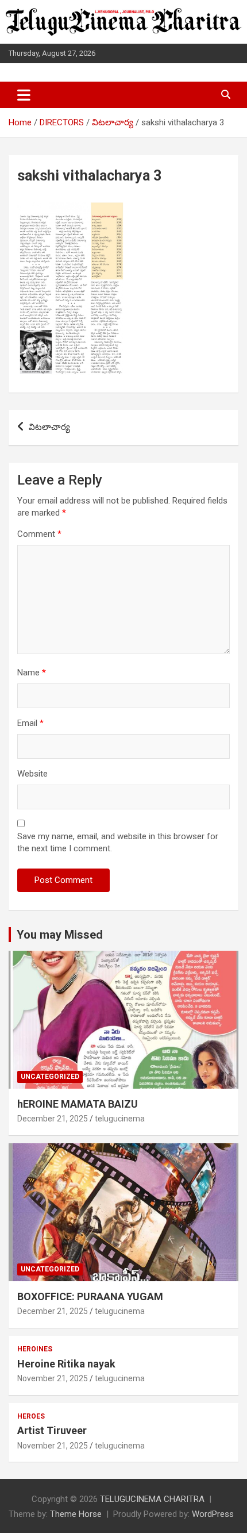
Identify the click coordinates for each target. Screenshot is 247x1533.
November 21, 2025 (52, 1378)
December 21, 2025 (52, 1118)
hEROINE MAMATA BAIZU (77, 1104)
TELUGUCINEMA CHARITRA (152, 1499)
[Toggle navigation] (24, 95)
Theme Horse (76, 1514)
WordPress (213, 1514)
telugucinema (120, 1118)
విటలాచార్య (49, 427)
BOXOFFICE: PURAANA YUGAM (90, 1296)
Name (31, 672)
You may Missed (60, 935)
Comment (39, 534)
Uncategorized (50, 1077)
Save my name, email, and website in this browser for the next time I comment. (117, 842)
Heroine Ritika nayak (66, 1364)
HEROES (31, 1416)
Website (32, 774)
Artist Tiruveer (52, 1430)
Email (30, 723)
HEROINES (34, 1349)
